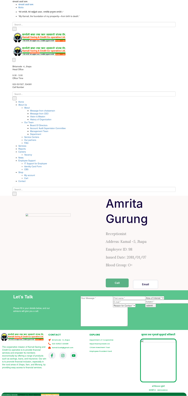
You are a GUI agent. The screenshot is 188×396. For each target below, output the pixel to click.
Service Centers (31, 137)
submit (149, 305)
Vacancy (28, 154)
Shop (20, 172)
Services (22, 145)
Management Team (39, 131)
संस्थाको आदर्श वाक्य (25, 4)
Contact (22, 181)
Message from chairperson (42, 110)
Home (21, 101)
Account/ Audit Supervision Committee (48, 128)
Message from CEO (39, 113)
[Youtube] (73, 355)
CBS (26, 169)
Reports (22, 148)
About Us (22, 104)
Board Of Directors (38, 125)
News (21, 157)
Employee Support (27, 160)
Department (35, 134)
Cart (26, 178)
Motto (21, 7)
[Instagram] (63, 355)
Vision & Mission (37, 116)
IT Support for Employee (35, 163)
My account (29, 175)
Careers (22, 151)
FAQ (26, 142)
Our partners (30, 139)
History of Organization (40, 119)
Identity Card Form (33, 166)
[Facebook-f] (52, 355)
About (27, 107)
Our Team (29, 122)
